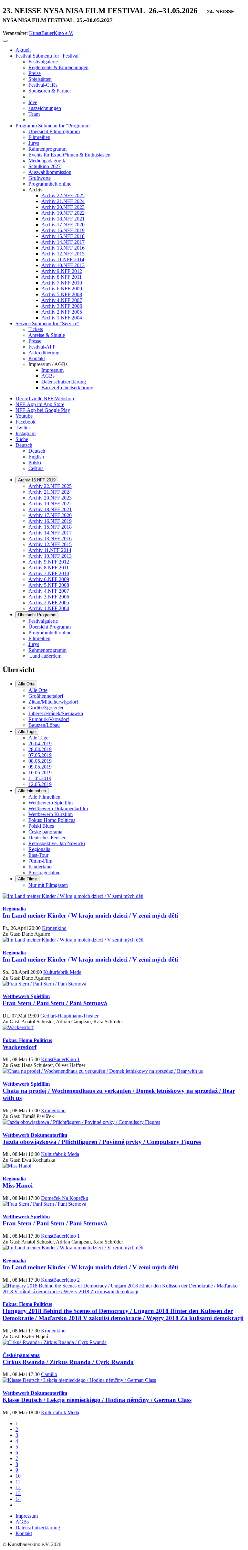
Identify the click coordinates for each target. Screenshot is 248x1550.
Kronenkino (54, 928)
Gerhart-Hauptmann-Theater (69, 1015)
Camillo (49, 1374)
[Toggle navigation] (5, 41)
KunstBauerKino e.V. (51, 33)
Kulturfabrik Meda (62, 972)
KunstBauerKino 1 (60, 1059)
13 (18, 1493)
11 (18, 1481)
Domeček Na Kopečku (64, 1198)
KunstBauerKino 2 (60, 1280)
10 (18, 1476)
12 (18, 1487)
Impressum (27, 1516)
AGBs (22, 1521)
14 (18, 1499)
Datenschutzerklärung (38, 1527)
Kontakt (24, 1533)
